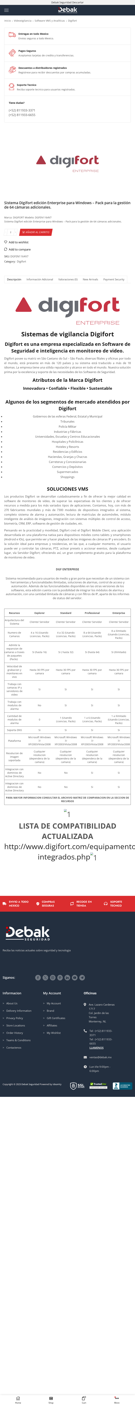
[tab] (14, 279)
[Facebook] (38, 977)
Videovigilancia (22, 20)
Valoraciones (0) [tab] (68, 279)
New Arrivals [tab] (90, 279)
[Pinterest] (60, 977)
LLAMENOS (96, 1047)
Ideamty (57, 1084)
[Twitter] (45, 977)
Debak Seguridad (30, 1084)
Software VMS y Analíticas (50, 20)
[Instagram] (53, 977)
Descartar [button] (78, 2)
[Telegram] (82, 977)
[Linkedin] (67, 977)
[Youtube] (75, 977)
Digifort (72, 20)
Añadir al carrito (37, 232)
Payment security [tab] (113, 279)
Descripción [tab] (14, 279)
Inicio (7, 20)
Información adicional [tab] (40, 279)
